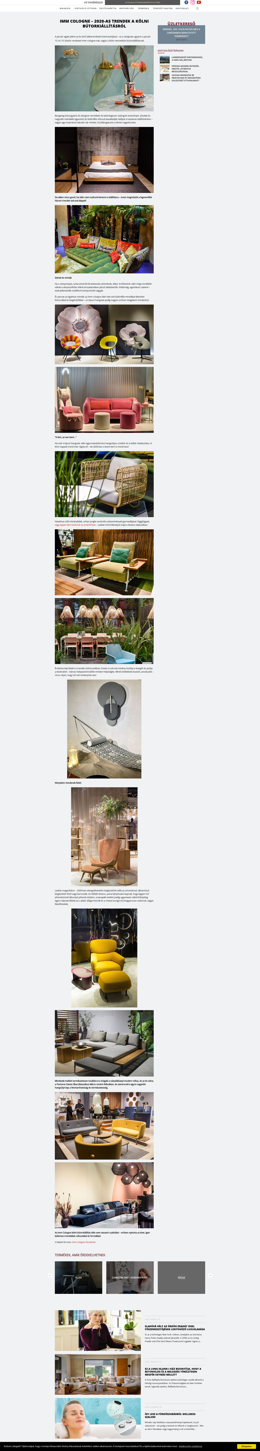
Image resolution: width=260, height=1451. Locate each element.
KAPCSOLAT (182, 8)
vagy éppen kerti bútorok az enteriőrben (75, 524)
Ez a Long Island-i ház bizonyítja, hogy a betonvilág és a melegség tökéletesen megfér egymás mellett (173, 1371)
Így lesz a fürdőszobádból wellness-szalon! (170, 1415)
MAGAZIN (65, 8)
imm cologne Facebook (83, 1242)
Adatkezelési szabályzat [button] (190, 1446)
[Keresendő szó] (197, 8)
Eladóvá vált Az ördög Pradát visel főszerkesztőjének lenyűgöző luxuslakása (175, 1328)
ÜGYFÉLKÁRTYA (108, 8)
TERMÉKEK (143, 8)
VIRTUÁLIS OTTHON (86, 8)
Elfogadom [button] (247, 1446)
